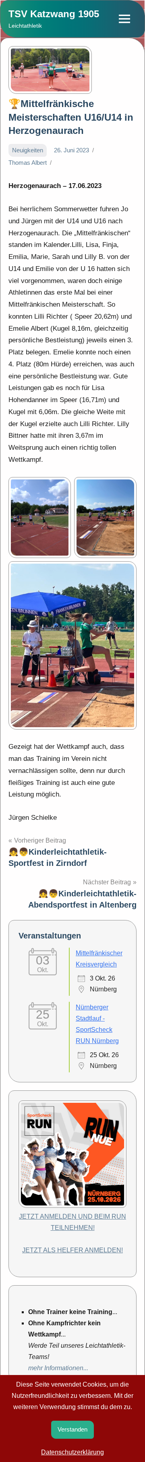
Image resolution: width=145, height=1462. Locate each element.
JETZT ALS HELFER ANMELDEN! (72, 1250)
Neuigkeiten (27, 150)
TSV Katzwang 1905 (53, 13)
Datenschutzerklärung (72, 1452)
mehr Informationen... (58, 1368)
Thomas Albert (27, 162)
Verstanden (72, 1429)
